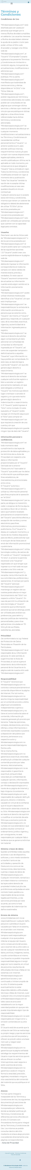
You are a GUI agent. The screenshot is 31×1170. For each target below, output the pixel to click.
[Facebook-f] (24, 1)
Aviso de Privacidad (10, 1143)
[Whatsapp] (20, 1)
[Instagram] (28, 1)
